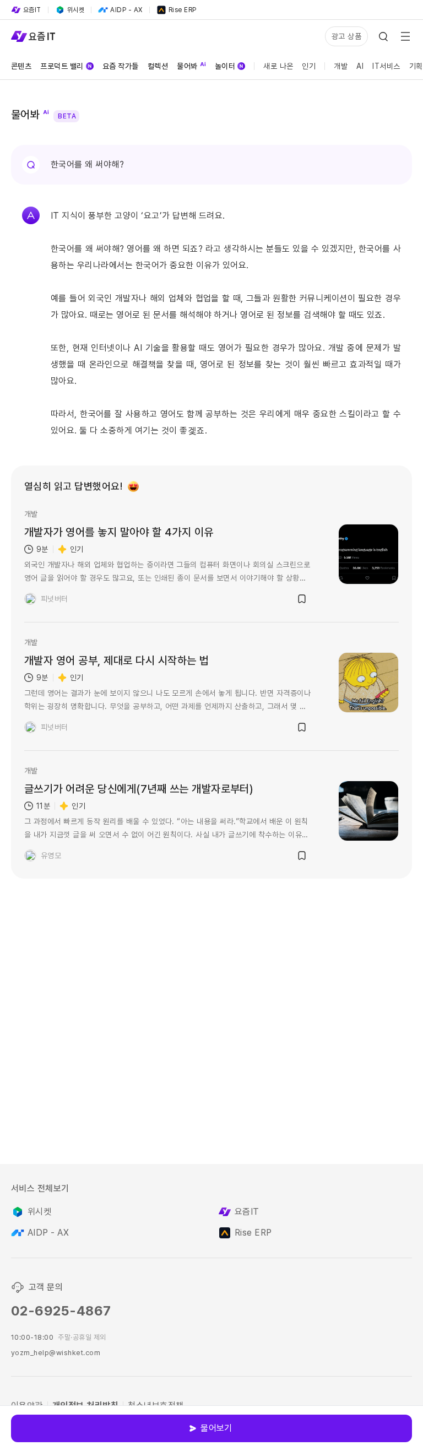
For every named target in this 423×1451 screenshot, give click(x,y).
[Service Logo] (33, 36)
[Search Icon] (383, 36)
